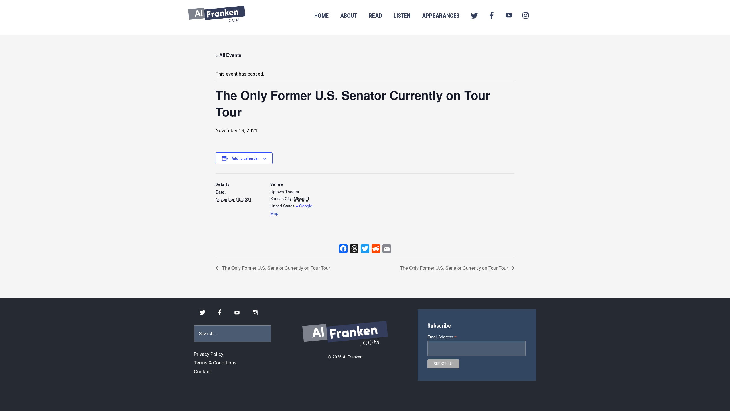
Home (321, 15)
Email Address (442, 337)
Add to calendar (245, 158)
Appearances (440, 15)
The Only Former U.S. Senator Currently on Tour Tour (275, 268)
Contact (202, 371)
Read (375, 15)
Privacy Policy (208, 354)
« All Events (228, 55)
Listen (402, 15)
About (348, 15)
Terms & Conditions (215, 363)
